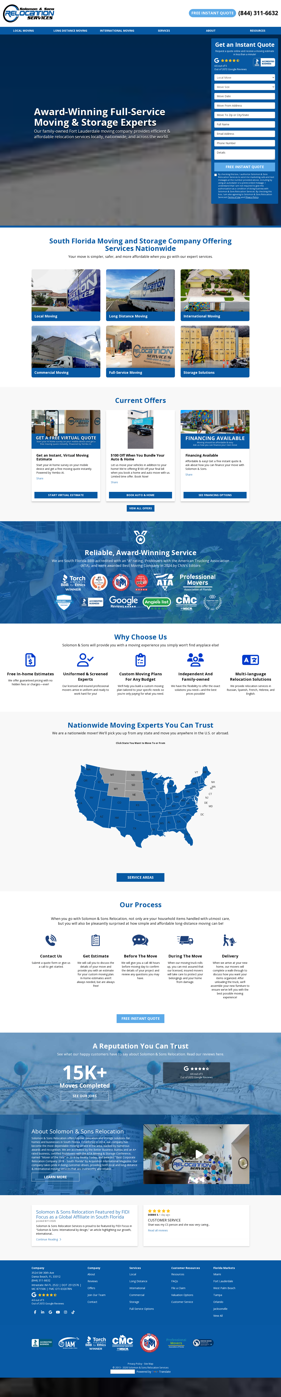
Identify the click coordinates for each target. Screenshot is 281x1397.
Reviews (93, 1281)
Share (39, 478)
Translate (165, 1371)
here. (220, 1054)
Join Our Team (97, 1295)
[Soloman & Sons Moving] (196, 1154)
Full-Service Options (141, 1309)
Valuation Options (182, 1295)
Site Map (148, 1363)
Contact (92, 1302)
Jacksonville (220, 1309)
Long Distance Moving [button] (70, 30)
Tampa (217, 1295)
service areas (140, 877)
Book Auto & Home (140, 495)
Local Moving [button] (23, 30)
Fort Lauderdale (223, 1281)
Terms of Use (234, 197)
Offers (91, 1288)
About (91, 1274)
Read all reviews (158, 1230)
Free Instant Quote (212, 13)
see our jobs (85, 1096)
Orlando (218, 1302)
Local (132, 1274)
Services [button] (164, 30)
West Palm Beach (224, 1288)
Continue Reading (47, 1239)
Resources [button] (257, 30)
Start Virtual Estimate (66, 495)
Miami (217, 1274)
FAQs (174, 1281)
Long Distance (138, 1281)
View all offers (140, 508)
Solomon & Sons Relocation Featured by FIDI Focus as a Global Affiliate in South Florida (82, 1214)
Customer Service (182, 1302)
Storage (134, 1302)
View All (218, 1315)
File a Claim (178, 1288)
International (137, 1288)
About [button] (211, 30)
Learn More (55, 1177)
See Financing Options (215, 495)
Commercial (136, 1295)
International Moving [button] (117, 30)
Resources (177, 1274)
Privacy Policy (251, 197)
